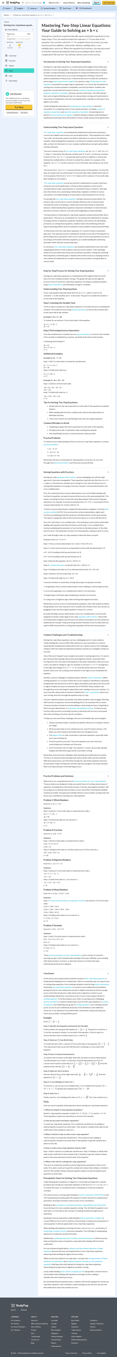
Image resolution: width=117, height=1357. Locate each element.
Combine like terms (57, 565)
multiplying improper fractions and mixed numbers (73, 1238)
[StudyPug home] (19, 1305)
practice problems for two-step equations (89, 781)
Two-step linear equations (54, 132)
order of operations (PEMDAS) (91, 1195)
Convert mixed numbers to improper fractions (67, 900)
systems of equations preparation (92, 90)
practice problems (51, 444)
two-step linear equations (75, 151)
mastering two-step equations (81, 106)
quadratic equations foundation (56, 93)
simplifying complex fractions (55, 1231)
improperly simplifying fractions (80, 708)
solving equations (50, 999)
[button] (33, 2)
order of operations (94, 678)
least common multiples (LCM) (72, 1271)
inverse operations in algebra (64, 81)
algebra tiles (57, 735)
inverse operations (55, 284)
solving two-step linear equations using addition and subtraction (81, 1205)
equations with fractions (66, 477)
